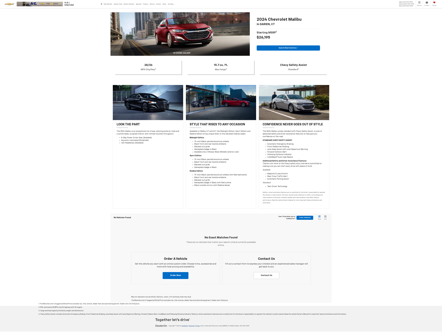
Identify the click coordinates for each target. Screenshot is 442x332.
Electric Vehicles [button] (129, 4)
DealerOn (185, 326)
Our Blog (170, 4)
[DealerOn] (161, 326)
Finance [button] (145, 4)
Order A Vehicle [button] (305, 217)
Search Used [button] (118, 4)
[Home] (101, 4)
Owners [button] (158, 4)
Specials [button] (138, 4)
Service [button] (152, 4)
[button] (175, 275)
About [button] (164, 4)
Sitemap (192, 326)
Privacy (198, 326)
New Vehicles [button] (108, 4)
